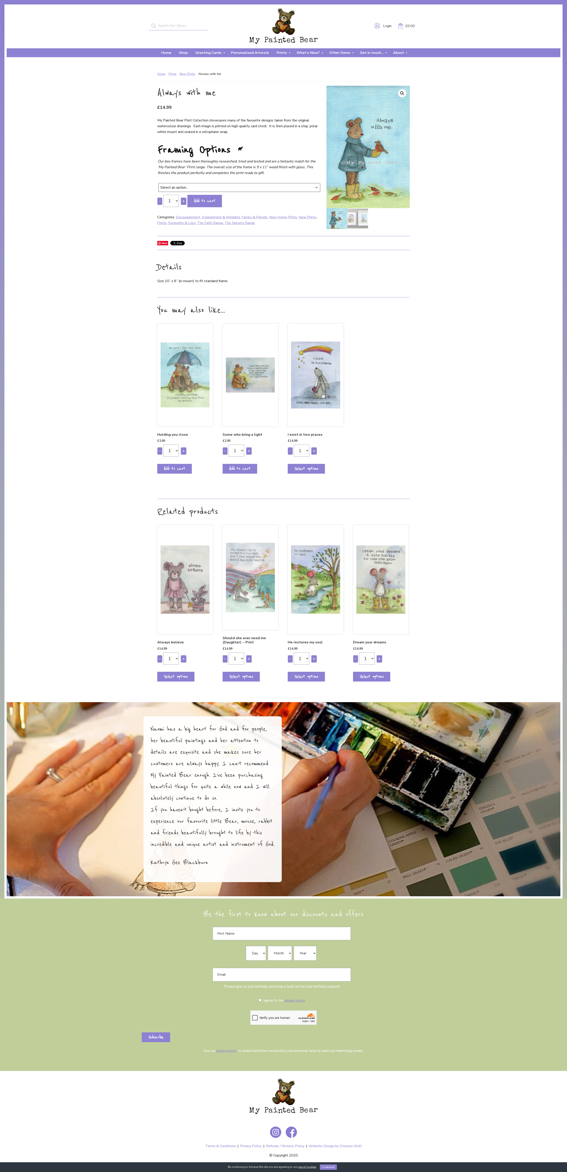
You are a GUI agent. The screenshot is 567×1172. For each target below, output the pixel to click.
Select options (306, 468)
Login (387, 25)
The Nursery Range (240, 223)
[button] (402, 93)
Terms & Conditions (220, 1146)
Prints (173, 74)
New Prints (187, 74)
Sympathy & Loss (182, 223)
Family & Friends (254, 217)
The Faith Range (210, 223)
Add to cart (204, 201)
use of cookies (307, 1167)
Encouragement (188, 217)
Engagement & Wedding (221, 217)
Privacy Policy (251, 1146)
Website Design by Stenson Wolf (335, 1146)
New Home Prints (283, 217)
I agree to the (283, 1000)
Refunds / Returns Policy (285, 1146)
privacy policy (294, 1000)
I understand (328, 1167)
